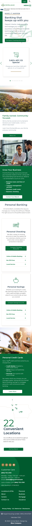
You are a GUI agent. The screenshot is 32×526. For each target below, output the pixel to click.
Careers (4, 497)
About (3, 494)
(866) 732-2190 (6, 473)
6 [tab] (19, 80)
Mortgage (22, 497)
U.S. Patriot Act (17, 508)
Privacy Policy (6, 508)
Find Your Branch (13, 449)
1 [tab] (10, 80)
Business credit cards (13, 189)
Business (22, 494)
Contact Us (5, 500)
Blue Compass (16, 523)
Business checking (12, 191)
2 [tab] (12, 80)
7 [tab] (21, 80)
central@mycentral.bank (14, 479)
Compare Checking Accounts (15, 40)
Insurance (22, 500)
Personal (22, 491)
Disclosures (26, 508)
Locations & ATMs (7, 491)
